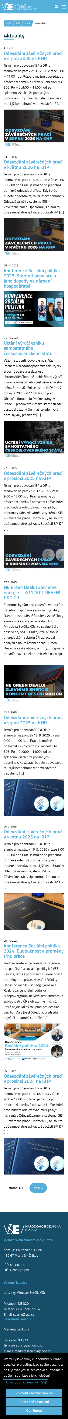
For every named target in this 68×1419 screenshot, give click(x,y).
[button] (56, 7)
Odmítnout (34, 1410)
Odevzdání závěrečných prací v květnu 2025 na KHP (33, 834)
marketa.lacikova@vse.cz (33, 1351)
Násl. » (38, 1187)
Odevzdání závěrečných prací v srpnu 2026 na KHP (33, 56)
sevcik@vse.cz (23, 1314)
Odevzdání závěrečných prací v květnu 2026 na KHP (33, 164)
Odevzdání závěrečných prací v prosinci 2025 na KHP (33, 475)
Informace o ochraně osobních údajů (25, 1382)
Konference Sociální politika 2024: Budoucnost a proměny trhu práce (34, 951)
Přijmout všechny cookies (34, 1393)
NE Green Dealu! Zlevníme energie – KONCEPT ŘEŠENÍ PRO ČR (32, 592)
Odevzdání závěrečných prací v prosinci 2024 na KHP (33, 1078)
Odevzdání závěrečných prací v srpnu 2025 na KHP (33, 720)
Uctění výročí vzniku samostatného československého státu (28, 348)
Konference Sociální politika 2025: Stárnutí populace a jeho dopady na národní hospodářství (32, 278)
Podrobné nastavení (34, 1401)
